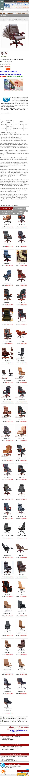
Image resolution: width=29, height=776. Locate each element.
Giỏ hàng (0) (13, 1)
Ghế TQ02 (21, 477)
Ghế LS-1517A (21, 594)
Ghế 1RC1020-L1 (21, 438)
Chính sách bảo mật (11, 718)
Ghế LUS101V (7, 711)
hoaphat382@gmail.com (10, 749)
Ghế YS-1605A (7, 574)
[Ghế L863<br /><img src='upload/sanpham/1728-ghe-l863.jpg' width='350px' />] (7, 353)
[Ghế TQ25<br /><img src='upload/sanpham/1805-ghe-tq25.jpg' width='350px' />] (21, 567)
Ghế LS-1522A (7, 224)
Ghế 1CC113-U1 (21, 399)
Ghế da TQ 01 (7, 244)
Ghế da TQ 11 (7, 283)
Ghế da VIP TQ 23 (22, 322)
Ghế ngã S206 (7, 555)
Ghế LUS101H (7, 691)
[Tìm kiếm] (27, 10)
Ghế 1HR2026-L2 (7, 380)
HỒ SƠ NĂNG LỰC (7, 721)
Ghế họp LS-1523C (7, 613)
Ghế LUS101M (21, 691)
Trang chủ (3, 717)
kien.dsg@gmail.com (9, 759)
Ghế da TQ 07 (22, 244)
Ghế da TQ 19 (7, 302)
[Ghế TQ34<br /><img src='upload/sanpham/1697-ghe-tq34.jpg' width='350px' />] (21, 548)
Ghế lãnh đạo (4, 132)
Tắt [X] (27, 769)
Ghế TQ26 (7, 594)
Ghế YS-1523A (21, 672)
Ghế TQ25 (21, 574)
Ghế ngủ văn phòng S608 (7, 535)
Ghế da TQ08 (7, 477)
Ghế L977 (21, 341)
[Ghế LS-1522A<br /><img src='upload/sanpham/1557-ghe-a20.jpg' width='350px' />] (7, 217)
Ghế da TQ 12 (7, 263)
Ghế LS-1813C (7, 672)
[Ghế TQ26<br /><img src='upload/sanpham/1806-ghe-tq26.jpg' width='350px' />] (7, 586)
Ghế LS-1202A (21, 652)
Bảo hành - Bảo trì (8, 720)
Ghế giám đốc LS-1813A (21, 633)
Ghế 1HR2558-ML (22, 360)
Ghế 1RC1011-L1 (21, 419)
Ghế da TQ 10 (22, 224)
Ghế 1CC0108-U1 (7, 399)
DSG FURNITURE (21, 211)
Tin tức (14, 721)
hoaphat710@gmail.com (10, 767)
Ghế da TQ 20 (22, 302)
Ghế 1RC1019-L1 (7, 438)
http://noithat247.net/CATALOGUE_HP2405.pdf (14, 109)
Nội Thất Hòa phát (18, 59)
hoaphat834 (7, 739)
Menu (4, 15)
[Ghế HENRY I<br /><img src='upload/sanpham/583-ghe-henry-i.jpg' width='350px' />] (7, 450)
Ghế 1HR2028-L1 (21, 380)
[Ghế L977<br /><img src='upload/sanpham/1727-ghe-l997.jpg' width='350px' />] (21, 334)
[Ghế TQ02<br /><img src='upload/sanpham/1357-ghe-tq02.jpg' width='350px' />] (21, 470)
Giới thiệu (9, 717)
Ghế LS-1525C (21, 613)
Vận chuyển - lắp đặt (17, 717)
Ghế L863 (7, 360)
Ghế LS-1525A (7, 633)
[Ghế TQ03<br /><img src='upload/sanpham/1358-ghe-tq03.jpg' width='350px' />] (7, 489)
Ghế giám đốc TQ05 (21, 458)
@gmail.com (12, 739)
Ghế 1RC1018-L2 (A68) (7, 419)
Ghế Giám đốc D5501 (21, 535)
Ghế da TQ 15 (22, 283)
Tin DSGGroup (20, 721)
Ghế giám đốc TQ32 (21, 516)
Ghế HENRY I (7, 458)
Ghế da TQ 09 (22, 263)
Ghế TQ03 (7, 497)
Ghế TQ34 (21, 555)
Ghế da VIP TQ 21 (7, 322)
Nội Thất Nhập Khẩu (8, 211)
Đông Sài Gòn (6, 213)
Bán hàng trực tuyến (18, 720)
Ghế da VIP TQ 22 (7, 341)
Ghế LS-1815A (7, 652)
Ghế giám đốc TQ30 (7, 516)
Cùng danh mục (6, 208)
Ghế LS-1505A (21, 497)
